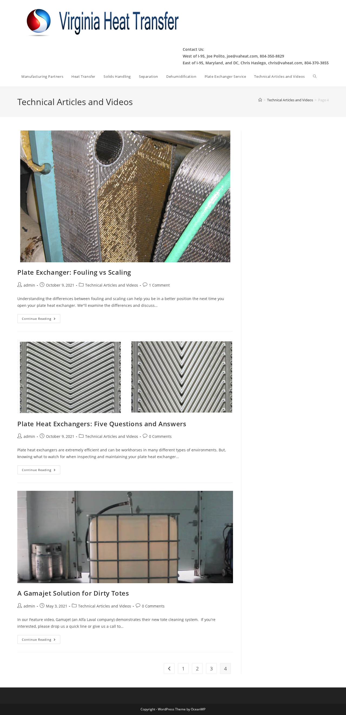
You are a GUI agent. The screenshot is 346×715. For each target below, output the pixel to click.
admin (29, 285)
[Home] (260, 100)
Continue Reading (41, 319)
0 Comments (160, 436)
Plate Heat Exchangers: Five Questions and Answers (101, 423)
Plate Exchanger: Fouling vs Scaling (74, 272)
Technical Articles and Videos (111, 285)
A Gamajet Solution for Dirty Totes (73, 593)
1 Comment (159, 285)
